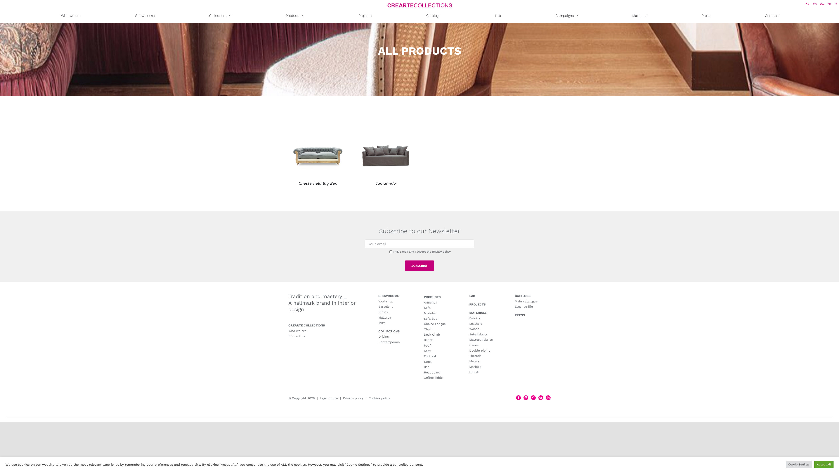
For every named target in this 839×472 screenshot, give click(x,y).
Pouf (427, 345)
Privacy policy (353, 398)
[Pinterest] (533, 397)
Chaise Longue (435, 324)
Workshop (385, 301)
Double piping (479, 350)
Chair (428, 329)
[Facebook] (518, 397)
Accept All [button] (824, 464)
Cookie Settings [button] (799, 464)
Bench (428, 340)
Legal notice (329, 398)
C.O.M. (474, 372)
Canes (473, 345)
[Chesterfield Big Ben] (317, 138)
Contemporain (389, 342)
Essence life (524, 306)
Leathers (475, 323)
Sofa (427, 307)
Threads (475, 355)
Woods (474, 329)
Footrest (430, 356)
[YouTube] (540, 397)
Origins (383, 336)
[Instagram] (526, 397)
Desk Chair (432, 334)
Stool (428, 361)
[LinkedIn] (548, 397)
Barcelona (385, 306)
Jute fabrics (478, 334)
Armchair (431, 302)
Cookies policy (379, 398)
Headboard (432, 372)
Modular (430, 313)
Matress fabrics (481, 339)
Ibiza (381, 322)
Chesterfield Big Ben (318, 183)
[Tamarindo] (385, 138)
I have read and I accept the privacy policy (422, 251)
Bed (427, 367)
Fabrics (474, 318)
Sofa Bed (430, 318)
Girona (383, 312)
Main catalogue (526, 301)
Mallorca (384, 317)
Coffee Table (433, 377)
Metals (474, 361)
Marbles (475, 366)
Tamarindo (386, 183)
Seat (427, 350)
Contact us (296, 336)
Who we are (297, 331)
